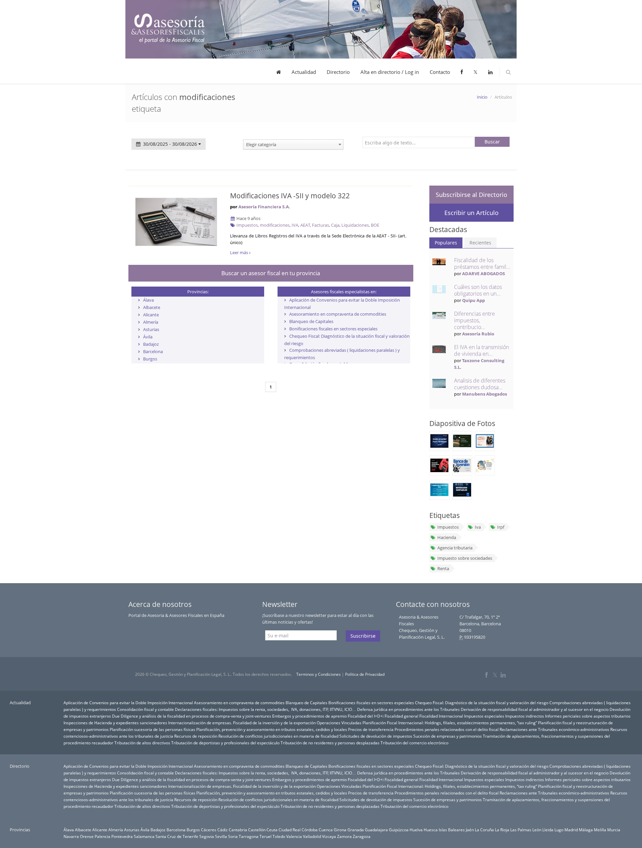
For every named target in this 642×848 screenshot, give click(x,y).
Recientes (480, 242)
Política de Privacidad (365, 674)
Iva (478, 527)
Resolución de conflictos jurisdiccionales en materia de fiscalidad (278, 736)
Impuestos (247, 225)
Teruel (265, 836)
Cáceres (208, 829)
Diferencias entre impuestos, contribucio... (474, 320)
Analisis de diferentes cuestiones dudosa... (479, 384)
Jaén (470, 829)
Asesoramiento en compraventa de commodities (337, 314)
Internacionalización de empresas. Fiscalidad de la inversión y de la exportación (242, 722)
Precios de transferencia (371, 729)
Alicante (151, 315)
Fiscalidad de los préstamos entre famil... (482, 263)
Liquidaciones (355, 225)
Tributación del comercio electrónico (414, 742)
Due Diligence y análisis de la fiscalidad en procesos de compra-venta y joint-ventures (191, 716)
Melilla (600, 829)
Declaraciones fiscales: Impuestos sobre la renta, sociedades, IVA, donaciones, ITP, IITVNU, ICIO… (265, 709)
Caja (335, 225)
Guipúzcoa (399, 829)
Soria (233, 836)
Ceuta (272, 829)
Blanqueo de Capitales (311, 321)
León (536, 829)
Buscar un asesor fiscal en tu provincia (270, 273)
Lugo (558, 829)
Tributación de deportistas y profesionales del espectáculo (225, 742)
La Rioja (502, 829)
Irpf (500, 527)
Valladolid (312, 836)
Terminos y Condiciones (318, 674)
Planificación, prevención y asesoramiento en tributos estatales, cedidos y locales (271, 729)
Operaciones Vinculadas (339, 722)
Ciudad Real (290, 829)
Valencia (294, 836)
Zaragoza (361, 836)
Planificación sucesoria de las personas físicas (152, 729)
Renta (443, 568)
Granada (355, 829)
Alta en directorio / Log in (389, 72)
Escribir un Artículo (471, 213)
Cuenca (326, 829)
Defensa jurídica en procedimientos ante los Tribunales (408, 709)
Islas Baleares (452, 829)
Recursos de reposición (195, 736)
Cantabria (238, 829)
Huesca (431, 829)
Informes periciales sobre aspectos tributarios (588, 716)
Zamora (344, 836)
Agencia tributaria (454, 548)
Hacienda (446, 537)
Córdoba (310, 829)
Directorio (338, 72)
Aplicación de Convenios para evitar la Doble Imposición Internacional (128, 702)
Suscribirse (363, 636)
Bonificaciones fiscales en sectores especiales (333, 329)
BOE (375, 225)
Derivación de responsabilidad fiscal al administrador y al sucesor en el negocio (535, 709)
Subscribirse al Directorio (471, 195)
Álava (148, 300)
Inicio (482, 97)
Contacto (440, 72)
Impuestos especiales (484, 716)
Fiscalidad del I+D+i (366, 716)
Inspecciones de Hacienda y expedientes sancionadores (115, 722)
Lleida (547, 829)
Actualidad (304, 72)
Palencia (102, 836)
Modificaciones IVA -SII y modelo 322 (290, 195)
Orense (87, 836)
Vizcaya (329, 836)
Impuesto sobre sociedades (464, 558)
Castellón (256, 829)
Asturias (151, 329)
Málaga (586, 829)
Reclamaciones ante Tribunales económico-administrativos (554, 729)
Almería (150, 322)
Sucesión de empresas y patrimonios (447, 736)
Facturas (320, 225)
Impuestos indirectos (524, 716)
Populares (446, 242)
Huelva (416, 829)
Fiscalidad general (401, 716)
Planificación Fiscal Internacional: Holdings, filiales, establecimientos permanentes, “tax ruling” (449, 722)
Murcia (613, 829)
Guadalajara (376, 829)
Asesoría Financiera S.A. (264, 207)
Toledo (279, 836)
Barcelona (153, 351)
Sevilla (221, 836)
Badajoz (151, 344)
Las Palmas (520, 829)
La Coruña (484, 829)
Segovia (206, 836)
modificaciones (275, 225)
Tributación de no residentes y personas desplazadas (330, 742)
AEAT (305, 225)
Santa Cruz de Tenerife (176, 836)
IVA (295, 225)
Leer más (239, 252)
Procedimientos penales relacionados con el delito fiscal (447, 729)
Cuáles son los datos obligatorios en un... (478, 290)
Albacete (151, 307)
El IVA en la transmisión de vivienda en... (481, 350)
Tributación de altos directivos (142, 742)
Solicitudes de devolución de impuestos (375, 736)
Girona (340, 829)
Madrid (571, 829)
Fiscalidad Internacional (441, 716)
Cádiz (222, 829)
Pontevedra (122, 836)
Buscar (492, 141)
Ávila (147, 337)
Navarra (71, 836)
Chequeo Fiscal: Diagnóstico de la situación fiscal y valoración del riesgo (481, 702)
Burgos (150, 359)
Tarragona (248, 836)
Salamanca (144, 836)
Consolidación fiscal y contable (145, 709)
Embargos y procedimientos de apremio (309, 716)
